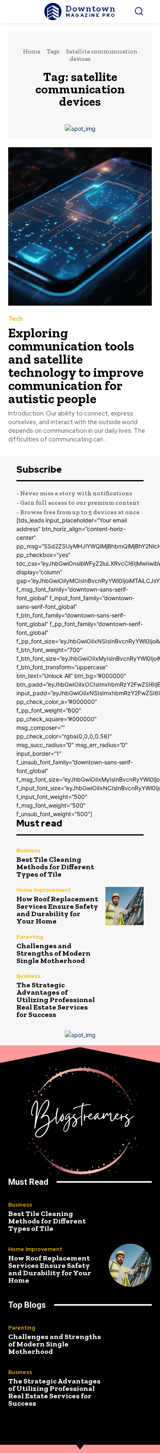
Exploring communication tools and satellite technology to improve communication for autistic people (76, 365)
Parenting (29, 937)
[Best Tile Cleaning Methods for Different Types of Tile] (124, 863)
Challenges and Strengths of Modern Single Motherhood (53, 953)
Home (31, 51)
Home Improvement (43, 890)
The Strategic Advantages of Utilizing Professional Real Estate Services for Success (55, 999)
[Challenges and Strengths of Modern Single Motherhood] (124, 949)
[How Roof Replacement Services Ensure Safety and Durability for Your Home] (124, 906)
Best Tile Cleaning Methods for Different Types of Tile (55, 867)
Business (28, 850)
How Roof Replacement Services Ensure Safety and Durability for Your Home (57, 910)
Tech (15, 319)
